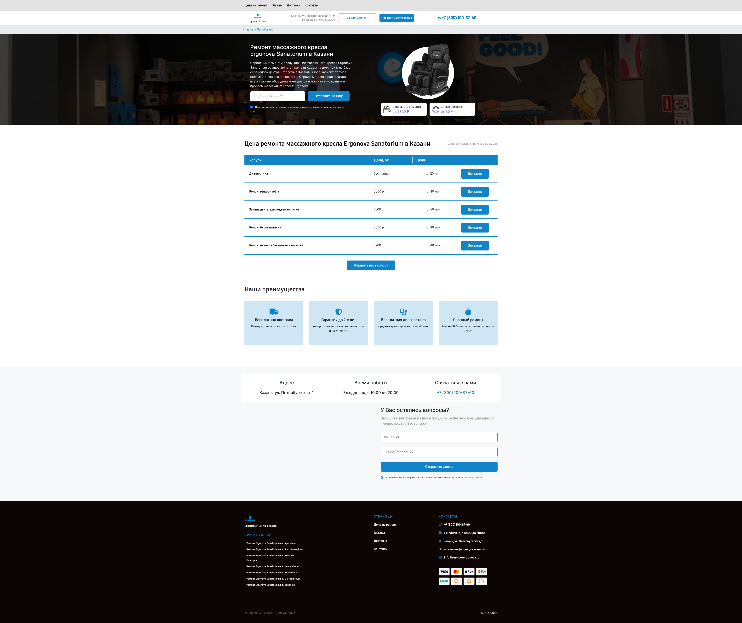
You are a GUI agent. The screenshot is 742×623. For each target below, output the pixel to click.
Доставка (293, 5)
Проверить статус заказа (396, 18)
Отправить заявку (329, 96)
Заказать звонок (357, 18)
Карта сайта (489, 613)
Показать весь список (371, 265)
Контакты (311, 5)
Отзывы (277, 5)
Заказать (475, 173)
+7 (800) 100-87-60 (455, 392)
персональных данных (471, 477)
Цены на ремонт (255, 5)
